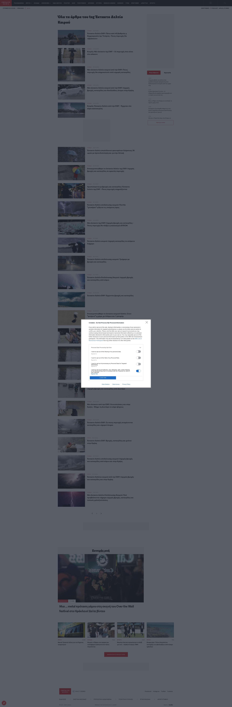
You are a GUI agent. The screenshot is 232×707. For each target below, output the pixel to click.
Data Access (116, 384)
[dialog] (116, 353)
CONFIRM (103, 377)
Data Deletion (106, 384)
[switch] (138, 351)
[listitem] (116, 348)
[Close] (147, 323)
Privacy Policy (126, 384)
